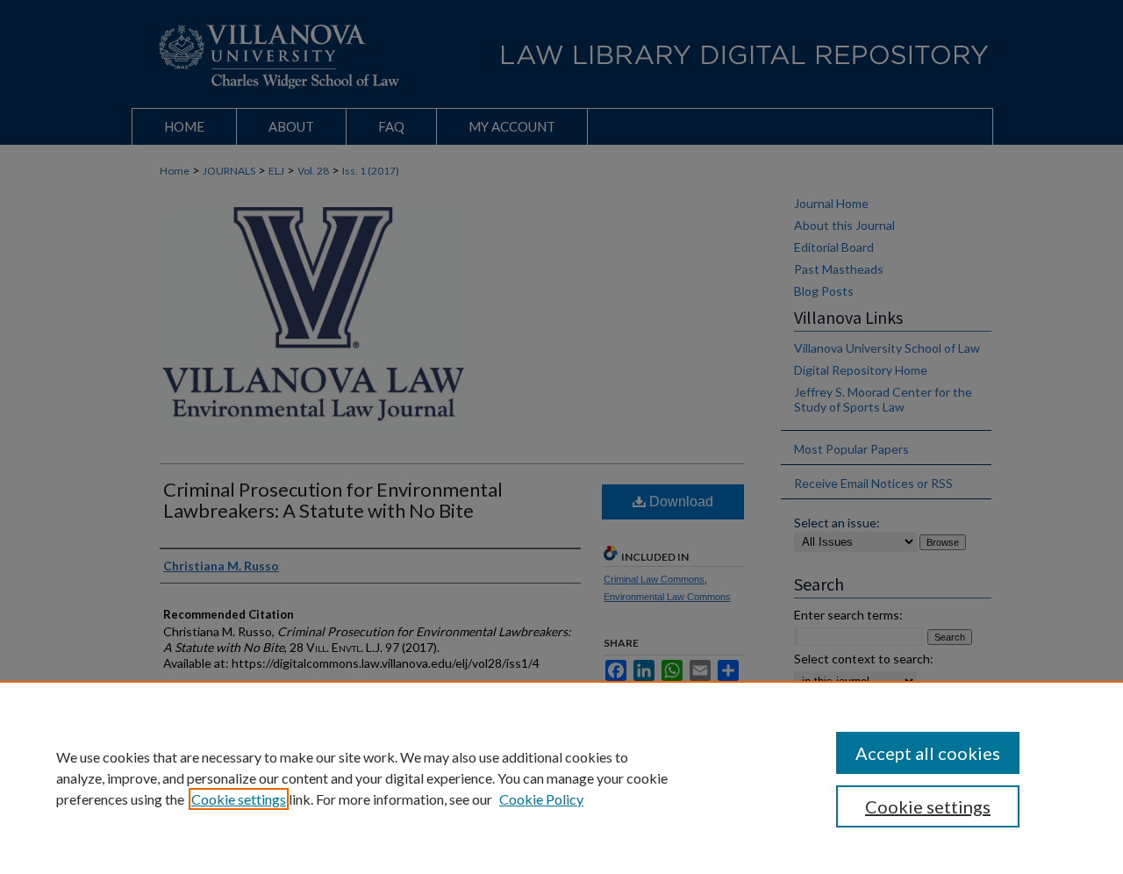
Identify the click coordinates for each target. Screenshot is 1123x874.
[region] (561, 777)
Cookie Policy (541, 799)
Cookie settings (238, 799)
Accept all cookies (927, 752)
